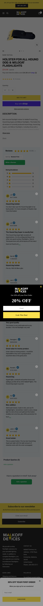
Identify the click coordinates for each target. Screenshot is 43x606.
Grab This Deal (21, 315)
